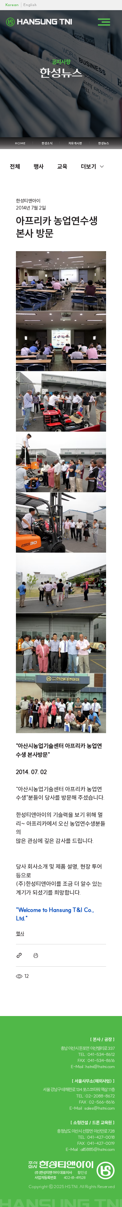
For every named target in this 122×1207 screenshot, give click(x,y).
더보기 (88, 166)
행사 (39, 166)
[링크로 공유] (19, 955)
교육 (62, 166)
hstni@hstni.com (100, 1066)
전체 (15, 166)
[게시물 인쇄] (36, 955)
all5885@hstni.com (97, 1149)
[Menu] (104, 22)
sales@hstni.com (99, 1108)
